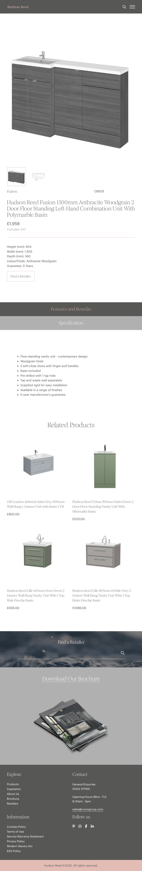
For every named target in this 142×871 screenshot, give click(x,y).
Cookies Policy (16, 826)
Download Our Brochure (71, 679)
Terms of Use (15, 831)
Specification (71, 323)
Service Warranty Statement (25, 836)
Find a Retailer (21, 276)
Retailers (12, 803)
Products (13, 784)
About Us (13, 794)
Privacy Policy (16, 841)
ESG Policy (14, 851)
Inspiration (14, 789)
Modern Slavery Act (20, 846)
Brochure (13, 798)
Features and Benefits (71, 309)
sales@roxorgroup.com (87, 809)
